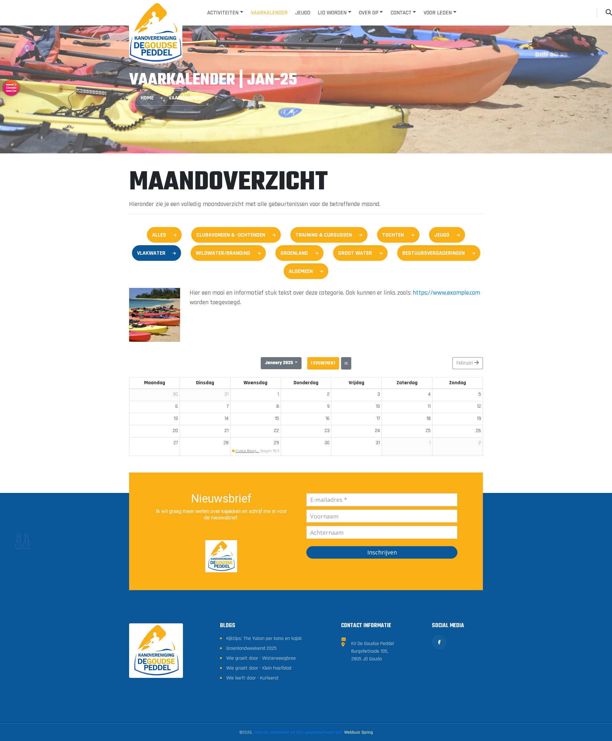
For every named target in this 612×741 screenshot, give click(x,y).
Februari (465, 363)
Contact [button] (401, 12)
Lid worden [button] (332, 12)
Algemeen (301, 271)
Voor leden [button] (438, 12)
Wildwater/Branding (223, 253)
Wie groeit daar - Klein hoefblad (258, 668)
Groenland (294, 253)
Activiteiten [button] (222, 12)
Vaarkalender (269, 12)
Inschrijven (382, 552)
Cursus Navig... (247, 451)
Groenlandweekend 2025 (251, 648)
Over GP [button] (368, 12)
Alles (159, 234)
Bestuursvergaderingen (433, 253)
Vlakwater (151, 253)
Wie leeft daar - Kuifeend (252, 678)
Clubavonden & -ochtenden (230, 234)
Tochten (393, 234)
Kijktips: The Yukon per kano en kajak (264, 638)
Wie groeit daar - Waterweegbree (261, 658)
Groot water (355, 253)
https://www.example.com (446, 293)
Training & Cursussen (323, 234)
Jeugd (302, 12)
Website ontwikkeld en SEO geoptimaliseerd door (313, 732)
